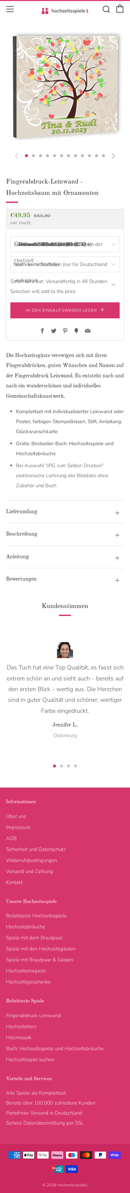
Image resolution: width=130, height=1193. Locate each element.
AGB (11, 838)
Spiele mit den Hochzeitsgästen (40, 948)
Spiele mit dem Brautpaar (34, 937)
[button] (26, 155)
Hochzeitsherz (21, 1026)
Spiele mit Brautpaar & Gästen (39, 959)
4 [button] (75, 766)
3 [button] (68, 766)
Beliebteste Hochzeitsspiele (36, 915)
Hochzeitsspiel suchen (30, 1059)
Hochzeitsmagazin (26, 970)
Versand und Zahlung (29, 871)
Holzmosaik (18, 1037)
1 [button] (54, 766)
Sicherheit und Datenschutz (36, 849)
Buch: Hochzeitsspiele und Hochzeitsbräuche (55, 1048)
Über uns (16, 816)
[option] (65, 87)
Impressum (18, 827)
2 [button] (61, 766)
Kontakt (14, 882)
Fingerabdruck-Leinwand (33, 1015)
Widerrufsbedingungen (31, 860)
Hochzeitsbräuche (25, 926)
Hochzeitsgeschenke (28, 981)
